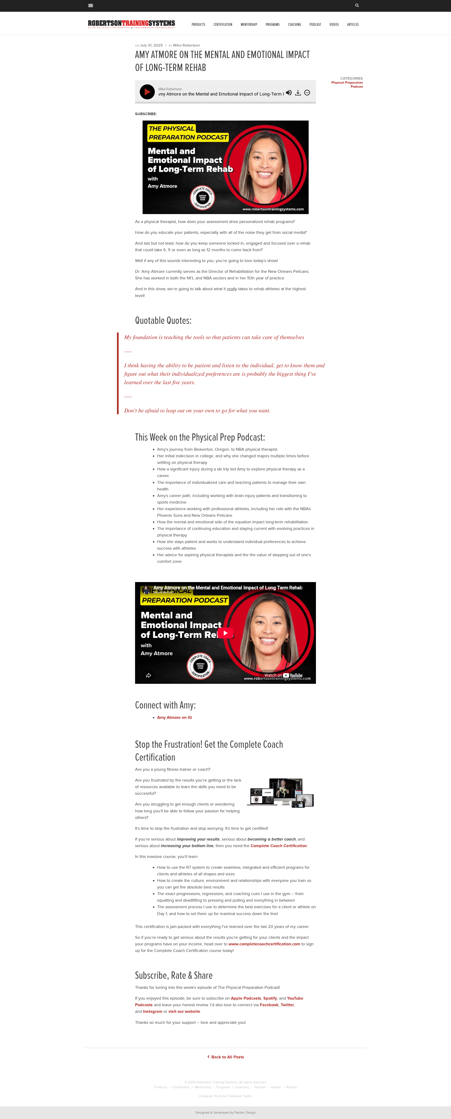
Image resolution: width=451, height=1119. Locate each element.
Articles (353, 24)
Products (198, 24)
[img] (307, 92)
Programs (273, 24)
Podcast (315, 24)
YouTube (220, 1096)
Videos (334, 24)
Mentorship (249, 24)
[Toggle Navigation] (91, 5)
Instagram (206, 1096)
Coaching (294, 24)
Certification (223, 24)
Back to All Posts (227, 1057)
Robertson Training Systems (217, 1082)
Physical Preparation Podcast (347, 85)
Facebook (234, 1096)
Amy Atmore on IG (174, 717)
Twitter (247, 1096)
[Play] (148, 91)
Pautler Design (245, 1113)
